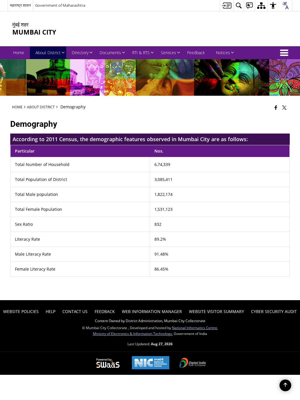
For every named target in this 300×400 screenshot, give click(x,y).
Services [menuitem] (168, 52)
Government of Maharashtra (60, 5)
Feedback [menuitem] (196, 52)
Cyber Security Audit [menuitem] (274, 311)
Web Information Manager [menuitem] (152, 311)
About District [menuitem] (48, 52)
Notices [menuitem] (223, 52)
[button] (285, 53)
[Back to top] (285, 385)
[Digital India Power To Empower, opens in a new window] (193, 363)
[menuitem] (226, 5)
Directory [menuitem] (80, 52)
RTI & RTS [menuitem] (141, 52)
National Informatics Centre (194, 327)
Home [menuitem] (18, 52)
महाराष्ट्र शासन (20, 5)
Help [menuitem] (50, 311)
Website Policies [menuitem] (21, 311)
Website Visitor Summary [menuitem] (216, 311)
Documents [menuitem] (110, 52)
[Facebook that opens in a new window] (275, 107)
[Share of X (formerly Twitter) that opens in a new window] (284, 107)
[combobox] (285, 5)
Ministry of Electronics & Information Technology (132, 333)
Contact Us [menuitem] (75, 311)
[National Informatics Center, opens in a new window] (150, 363)
